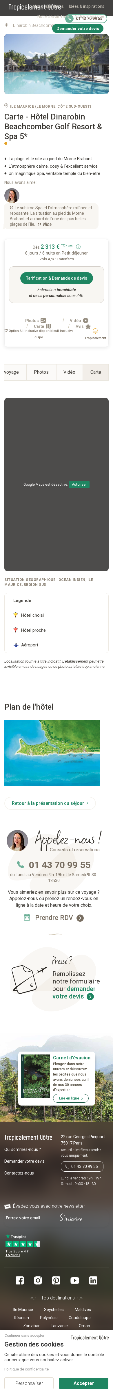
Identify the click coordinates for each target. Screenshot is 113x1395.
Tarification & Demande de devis (56, 278)
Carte (39, 326)
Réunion (21, 1317)
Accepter (84, 1383)
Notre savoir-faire (53, 16)
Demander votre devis (24, 1161)
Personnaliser (29, 1383)
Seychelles (54, 1309)
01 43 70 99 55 (59, 864)
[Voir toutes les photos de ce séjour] (56, 64)
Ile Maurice (23, 1309)
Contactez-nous (19, 1173)
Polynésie (49, 1317)
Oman (84, 1325)
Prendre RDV (55, 918)
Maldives (83, 1309)
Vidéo (76, 320)
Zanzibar (31, 1325)
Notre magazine (89, 16)
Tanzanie (59, 1325)
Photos (32, 320)
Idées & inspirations (86, 6)
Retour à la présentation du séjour (48, 803)
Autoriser (79, 485)
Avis (80, 326)
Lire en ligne (69, 1098)
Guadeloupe (80, 1317)
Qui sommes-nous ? (22, 1149)
